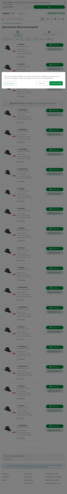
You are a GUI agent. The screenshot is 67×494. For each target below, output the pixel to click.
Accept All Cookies (56, 83)
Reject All (42, 83)
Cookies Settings (9, 83)
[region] (33, 80)
